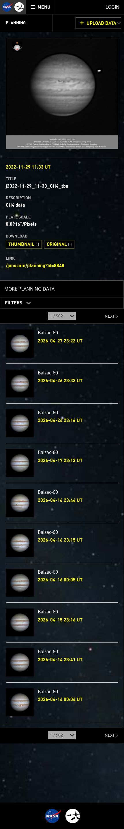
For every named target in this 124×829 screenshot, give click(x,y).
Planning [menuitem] (16, 23)
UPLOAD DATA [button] (101, 23)
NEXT (107, 314)
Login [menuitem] (112, 7)
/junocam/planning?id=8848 (35, 265)
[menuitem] (40, 7)
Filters (11, 301)
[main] (62, 414)
